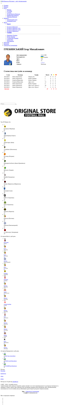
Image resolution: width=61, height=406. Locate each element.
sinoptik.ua (15, 381)
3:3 (4, 331)
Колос (5, 248)
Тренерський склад (12, 19)
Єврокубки (10, 39)
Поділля (5, 261)
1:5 (4, 306)
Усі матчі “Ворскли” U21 (13, 28)
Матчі (5, 22)
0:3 (4, 343)
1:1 (4, 244)
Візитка (9, 9)
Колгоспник (6, 242)
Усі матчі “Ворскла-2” (13, 31)
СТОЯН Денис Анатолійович (9, 356)
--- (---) (42, 62)
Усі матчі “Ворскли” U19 (13, 29)
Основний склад (11, 21)
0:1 (4, 294)
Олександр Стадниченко (10, 45)
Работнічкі (6, 279)
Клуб (5, 8)
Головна (6, 5)
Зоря (5, 316)
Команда (6, 18)
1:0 (4, 257)
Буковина (6, 273)
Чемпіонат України (12, 35)
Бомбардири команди (13, 15)
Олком (5, 291)
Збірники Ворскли (12, 17)
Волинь (5, 335)
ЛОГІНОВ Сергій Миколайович (10, 361)
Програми (6, 42)
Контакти (6, 44)
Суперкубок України (12, 38)
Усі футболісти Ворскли (13, 14)
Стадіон (9, 12)
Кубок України (11, 37)
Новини (6, 7)
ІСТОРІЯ (9, 11)
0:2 (4, 281)
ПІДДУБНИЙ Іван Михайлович (10, 366)
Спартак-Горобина (7, 304)
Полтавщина (10, 41)
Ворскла (5, 285)
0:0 (4, 269)
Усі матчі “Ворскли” (12, 27)
